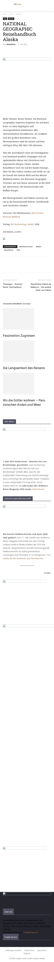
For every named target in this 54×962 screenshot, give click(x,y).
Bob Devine (37, 213)
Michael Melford (11, 217)
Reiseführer (9, 250)
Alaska (38, 246)
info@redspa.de (30, 932)
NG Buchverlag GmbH (22, 224)
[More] (32, 51)
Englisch (27, 953)
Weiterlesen (38, 489)
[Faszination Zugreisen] (27, 319)
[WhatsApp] (26, 51)
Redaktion (11, 44)
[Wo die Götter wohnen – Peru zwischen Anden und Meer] (27, 383)
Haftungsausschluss (13, 950)
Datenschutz (29, 950)
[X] (12, 51)
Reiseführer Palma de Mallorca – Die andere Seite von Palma (41, 287)
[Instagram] (6, 945)
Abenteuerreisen (26, 246)
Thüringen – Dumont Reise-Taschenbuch (12, 285)
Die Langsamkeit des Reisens (24, 368)
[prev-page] (3, 411)
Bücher (19, 14)
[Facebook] (6, 51)
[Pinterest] (19, 51)
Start (5, 14)
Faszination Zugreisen (19, 335)
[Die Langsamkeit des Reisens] (27, 351)
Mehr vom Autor (24, 304)
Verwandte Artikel (10, 304)
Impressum (41, 950)
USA (18, 250)
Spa (11, 14)
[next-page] (5, 411)
